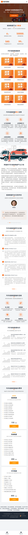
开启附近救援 (14, 15)
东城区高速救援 (3, 506)
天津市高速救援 (16, 510)
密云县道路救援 (11, 506)
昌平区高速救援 (18, 506)
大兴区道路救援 (13, 508)
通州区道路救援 (21, 508)
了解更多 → (14, 288)
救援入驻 (21, 532)
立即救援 (7, 532)
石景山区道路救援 (5, 508)
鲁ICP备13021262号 (14, 515)
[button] (12, 21)
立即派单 (14, 426)
